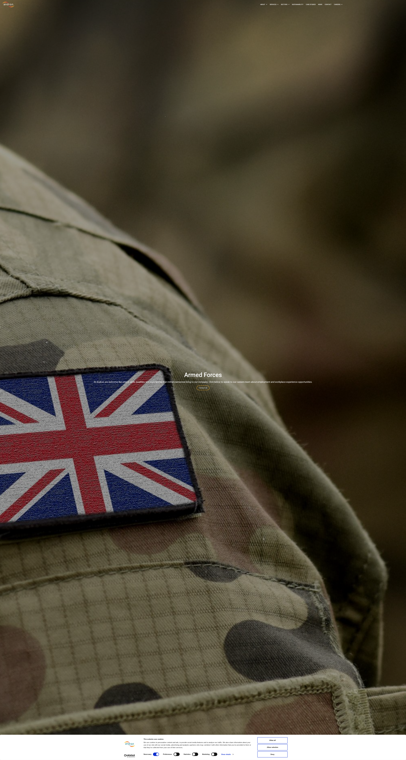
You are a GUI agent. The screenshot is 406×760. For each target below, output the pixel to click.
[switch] (177, 754)
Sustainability (297, 4)
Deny (272, 754)
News (320, 4)
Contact (328, 4)
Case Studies (311, 4)
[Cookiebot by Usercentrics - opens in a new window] (129, 755)
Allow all (272, 740)
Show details (226, 754)
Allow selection (272, 747)
